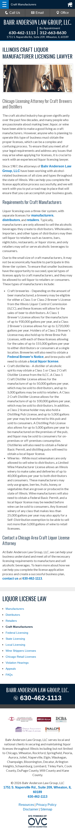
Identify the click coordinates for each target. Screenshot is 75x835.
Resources (26, 804)
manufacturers (42, 215)
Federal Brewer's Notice (25, 356)
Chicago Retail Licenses (21, 656)
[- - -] (4, 4)
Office (65, 12)
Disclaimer (30, 809)
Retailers (11, 620)
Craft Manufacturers (19, 626)
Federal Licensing (17, 632)
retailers (33, 220)
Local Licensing (15, 644)
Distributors (13, 614)
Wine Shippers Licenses (21, 650)
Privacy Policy (46, 804)
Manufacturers (15, 608)
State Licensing (15, 638)
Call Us (14, 12)
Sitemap (46, 809)
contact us (10, 578)
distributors (11, 220)
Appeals (11, 668)
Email (40, 12)
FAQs (9, 674)
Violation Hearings (17, 662)
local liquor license (44, 361)
